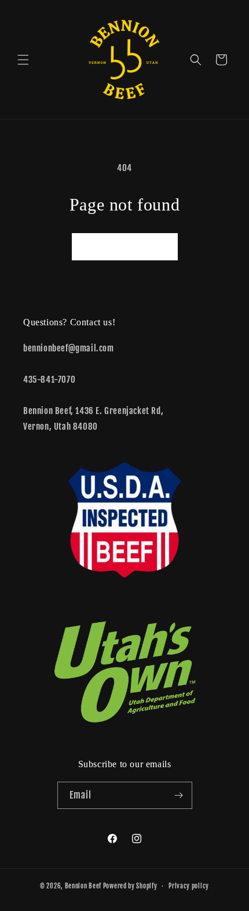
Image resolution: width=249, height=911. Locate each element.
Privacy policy (189, 886)
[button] (23, 59)
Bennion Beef (83, 886)
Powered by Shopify (130, 886)
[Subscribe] (179, 795)
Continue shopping (124, 246)
